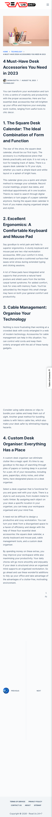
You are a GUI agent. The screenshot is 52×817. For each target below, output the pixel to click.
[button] (49, 378)
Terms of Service (17, 802)
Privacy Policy (35, 802)
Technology (8, 83)
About (28, 805)
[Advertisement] (26, 378)
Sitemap (37, 805)
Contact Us (16, 805)
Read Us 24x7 (35, 813)
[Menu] (48, 4)
